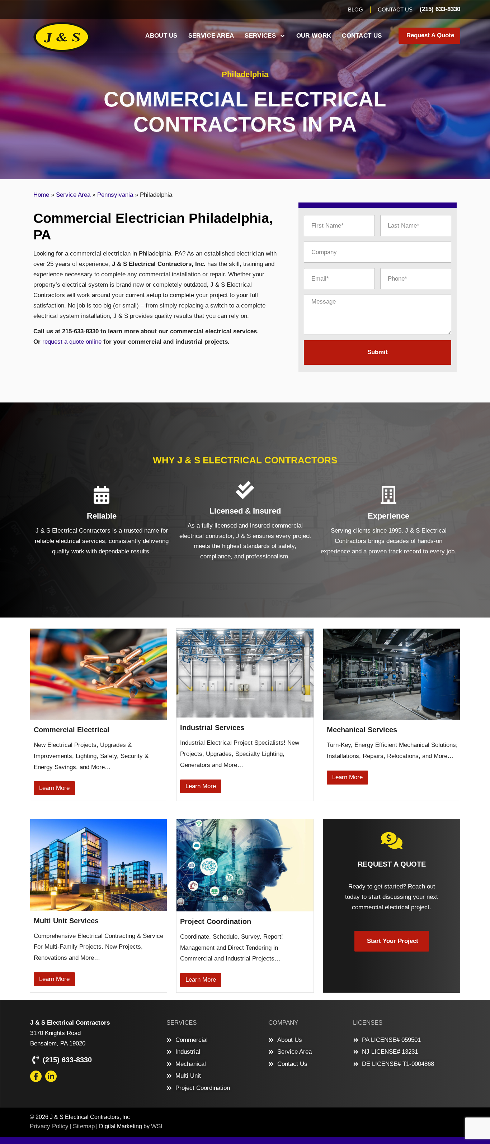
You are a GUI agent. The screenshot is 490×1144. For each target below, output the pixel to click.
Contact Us (395, 9)
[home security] (391, 840)
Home (41, 194)
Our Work (313, 35)
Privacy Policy (49, 1126)
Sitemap (84, 1126)
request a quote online (72, 341)
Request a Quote (392, 864)
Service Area (211, 35)
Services (260, 35)
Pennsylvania (115, 194)
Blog (355, 9)
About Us (161, 35)
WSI (156, 1126)
